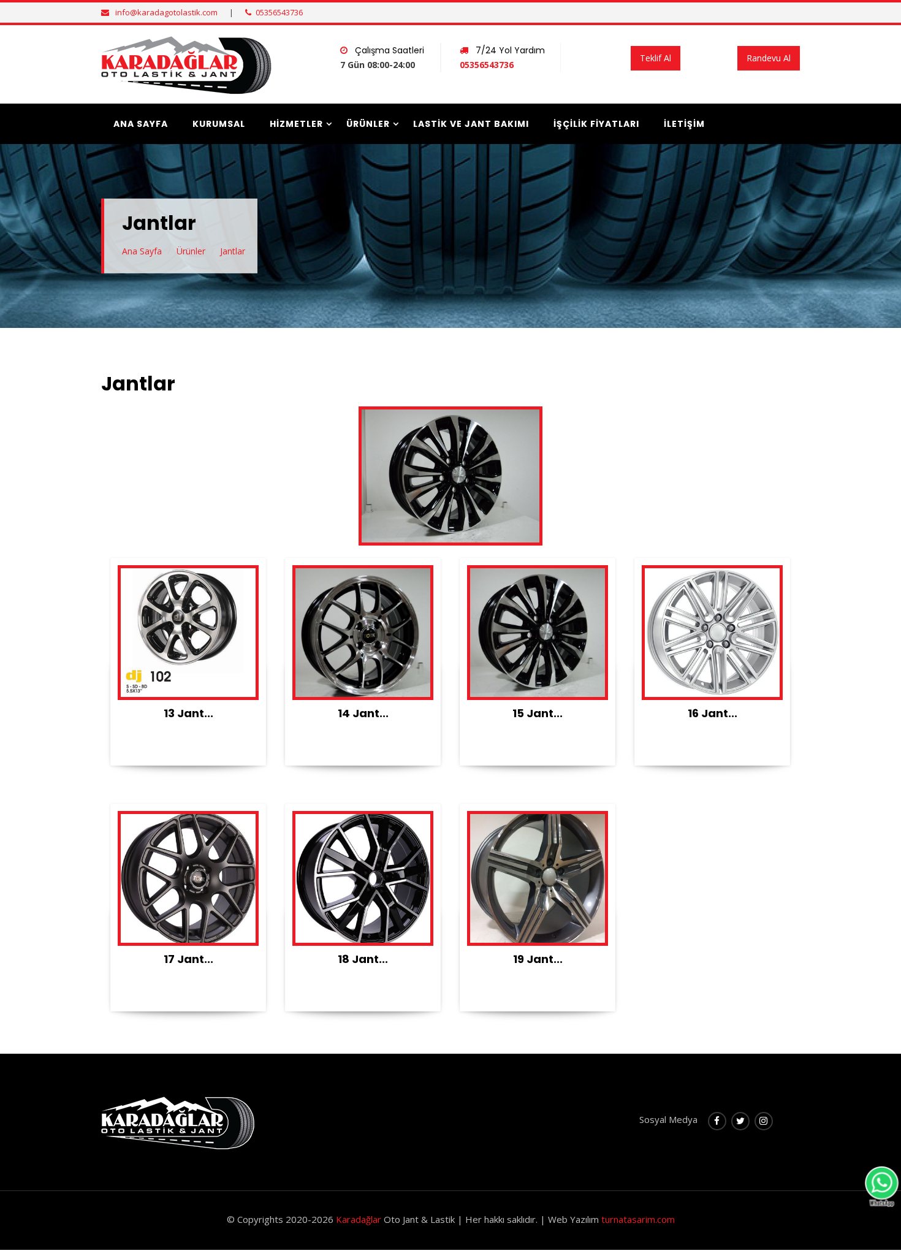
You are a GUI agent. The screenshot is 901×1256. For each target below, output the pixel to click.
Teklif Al (655, 58)
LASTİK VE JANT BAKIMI (471, 124)
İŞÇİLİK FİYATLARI (596, 124)
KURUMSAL (218, 124)
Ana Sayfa (142, 251)
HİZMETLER (296, 124)
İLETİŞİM (684, 124)
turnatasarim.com (638, 1219)
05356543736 (279, 12)
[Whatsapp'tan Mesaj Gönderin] (881, 1185)
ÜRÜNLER (368, 124)
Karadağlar (358, 1219)
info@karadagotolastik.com (166, 12)
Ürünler (191, 251)
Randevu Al (769, 58)
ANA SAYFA (140, 124)
